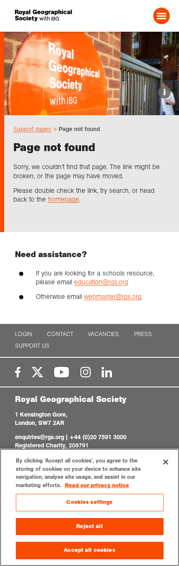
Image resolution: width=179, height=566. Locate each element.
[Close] (166, 462)
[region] (89, 507)
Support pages (32, 129)
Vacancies (103, 334)
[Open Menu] (161, 16)
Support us (32, 345)
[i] (91, 108)
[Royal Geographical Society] (44, 16)
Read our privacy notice (97, 485)
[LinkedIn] (107, 372)
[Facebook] (17, 372)
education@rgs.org (101, 282)
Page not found (79, 129)
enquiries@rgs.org (39, 437)
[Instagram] (85, 372)
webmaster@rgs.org (113, 297)
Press (143, 334)
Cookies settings (89, 502)
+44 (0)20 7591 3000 (98, 437)
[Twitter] (37, 372)
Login (23, 334)
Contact (60, 334)
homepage (63, 199)
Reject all (89, 526)
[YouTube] (61, 372)
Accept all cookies (89, 550)
